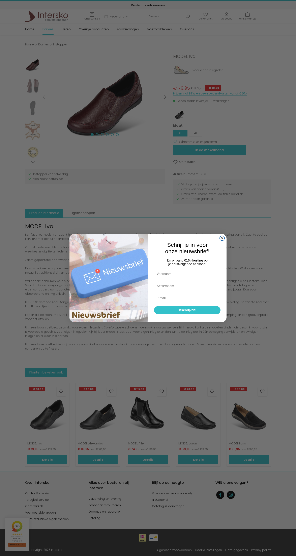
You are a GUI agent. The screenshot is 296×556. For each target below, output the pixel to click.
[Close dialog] (222, 238)
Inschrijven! (187, 310)
